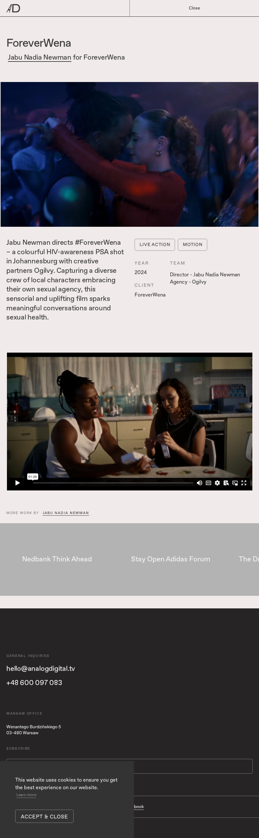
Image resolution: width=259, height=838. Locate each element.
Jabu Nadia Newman (39, 58)
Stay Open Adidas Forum (170, 559)
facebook (134, 806)
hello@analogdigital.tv (40, 668)
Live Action (155, 244)
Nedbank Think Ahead (57, 559)
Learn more (26, 795)
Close (194, 8)
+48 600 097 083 (34, 682)
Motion (192, 244)
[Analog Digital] (98, 8)
